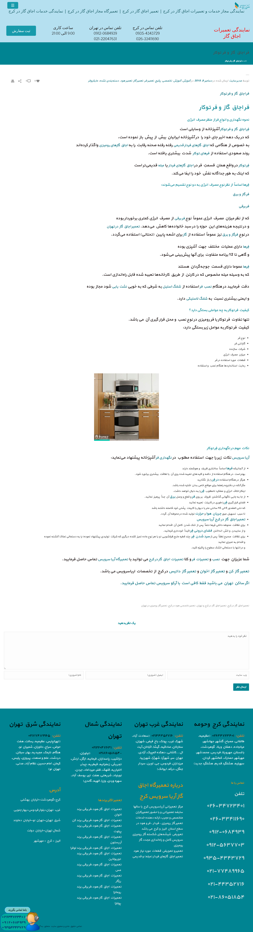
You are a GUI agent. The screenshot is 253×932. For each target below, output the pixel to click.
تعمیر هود (126, 81)
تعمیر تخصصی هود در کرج (181, 606)
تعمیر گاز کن (238, 571)
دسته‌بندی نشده (109, 81)
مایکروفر (93, 81)
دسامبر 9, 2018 (203, 81)
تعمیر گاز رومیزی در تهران (154, 606)
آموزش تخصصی (171, 81)
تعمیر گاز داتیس (182, 571)
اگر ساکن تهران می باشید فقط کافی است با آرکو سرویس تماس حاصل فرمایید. (184, 583)
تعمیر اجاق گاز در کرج (238, 606)
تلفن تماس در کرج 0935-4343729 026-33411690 (147, 33)
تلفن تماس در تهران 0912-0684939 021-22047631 (105, 33)
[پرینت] (12, 81)
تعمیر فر (149, 81)
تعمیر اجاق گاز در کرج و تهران (211, 606)
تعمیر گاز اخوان (212, 571)
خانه (245, 61)
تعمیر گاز (138, 81)
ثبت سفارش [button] (21, 31)
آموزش (186, 81)
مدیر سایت (235, 81)
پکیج (158, 81)
